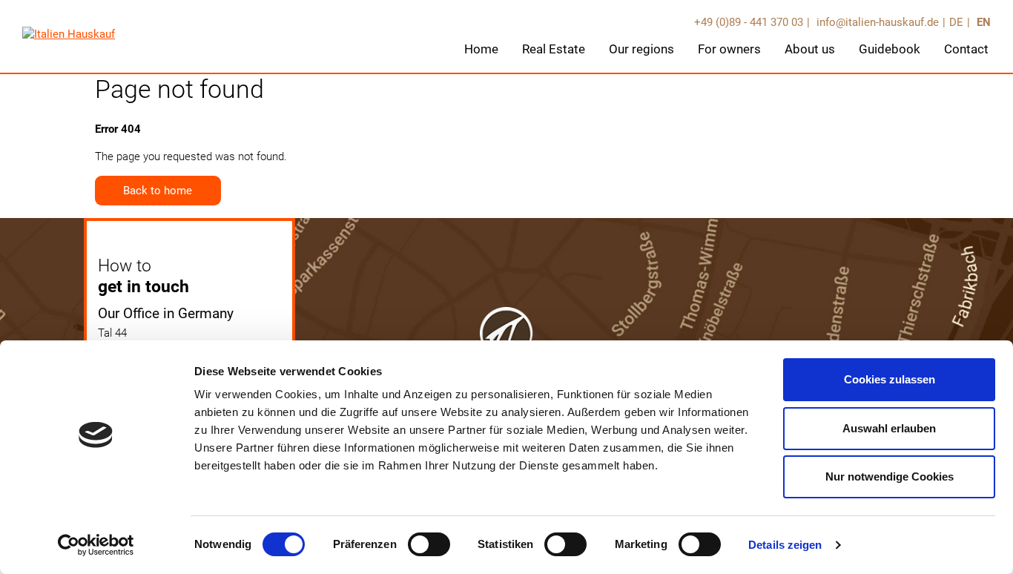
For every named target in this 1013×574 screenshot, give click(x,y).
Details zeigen (785, 544)
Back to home (157, 190)
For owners (729, 49)
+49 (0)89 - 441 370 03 (748, 22)
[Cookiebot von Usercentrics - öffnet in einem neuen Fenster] (96, 545)
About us (810, 49)
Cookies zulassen (889, 379)
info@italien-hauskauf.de (876, 22)
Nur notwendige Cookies (889, 476)
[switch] (429, 544)
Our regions (641, 49)
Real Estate (553, 49)
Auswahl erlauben (889, 428)
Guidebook (889, 49)
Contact (966, 49)
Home (481, 49)
